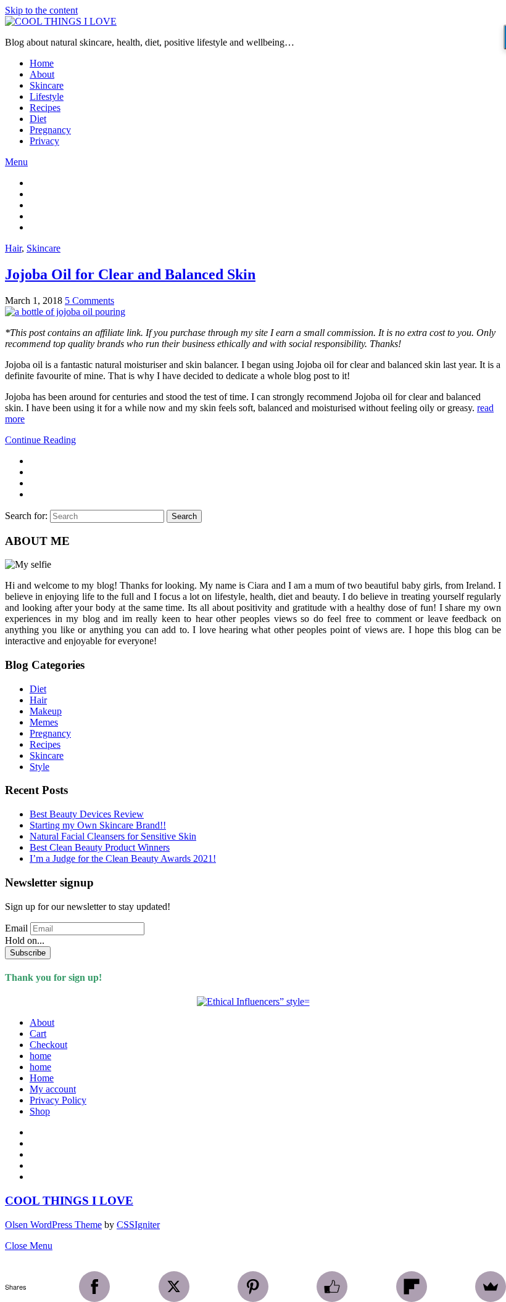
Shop (40, 1111)
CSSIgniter (138, 1224)
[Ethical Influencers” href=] (253, 1001)
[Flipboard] (411, 1286)
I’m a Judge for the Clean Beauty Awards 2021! (123, 858)
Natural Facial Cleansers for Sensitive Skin (113, 836)
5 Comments (89, 300)
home (40, 1055)
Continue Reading (40, 440)
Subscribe (28, 952)
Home (42, 63)
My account (53, 1089)
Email (16, 928)
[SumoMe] (490, 1286)
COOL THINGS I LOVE (69, 1200)
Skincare (47, 85)
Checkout (48, 1044)
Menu (16, 162)
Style (39, 766)
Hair (13, 248)
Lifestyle (47, 96)
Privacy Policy (58, 1100)
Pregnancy (50, 130)
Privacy (44, 141)
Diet (38, 118)
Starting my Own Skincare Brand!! (98, 825)
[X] (174, 1286)
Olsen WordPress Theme (53, 1224)
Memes (44, 722)
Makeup (46, 711)
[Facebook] (94, 1286)
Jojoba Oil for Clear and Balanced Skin (130, 274)
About (42, 74)
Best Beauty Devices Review (87, 814)
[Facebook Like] (332, 1286)
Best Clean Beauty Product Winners (100, 847)
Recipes (45, 107)
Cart (38, 1033)
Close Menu (28, 1245)
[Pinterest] (253, 1286)
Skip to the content (41, 10)
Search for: (26, 515)
